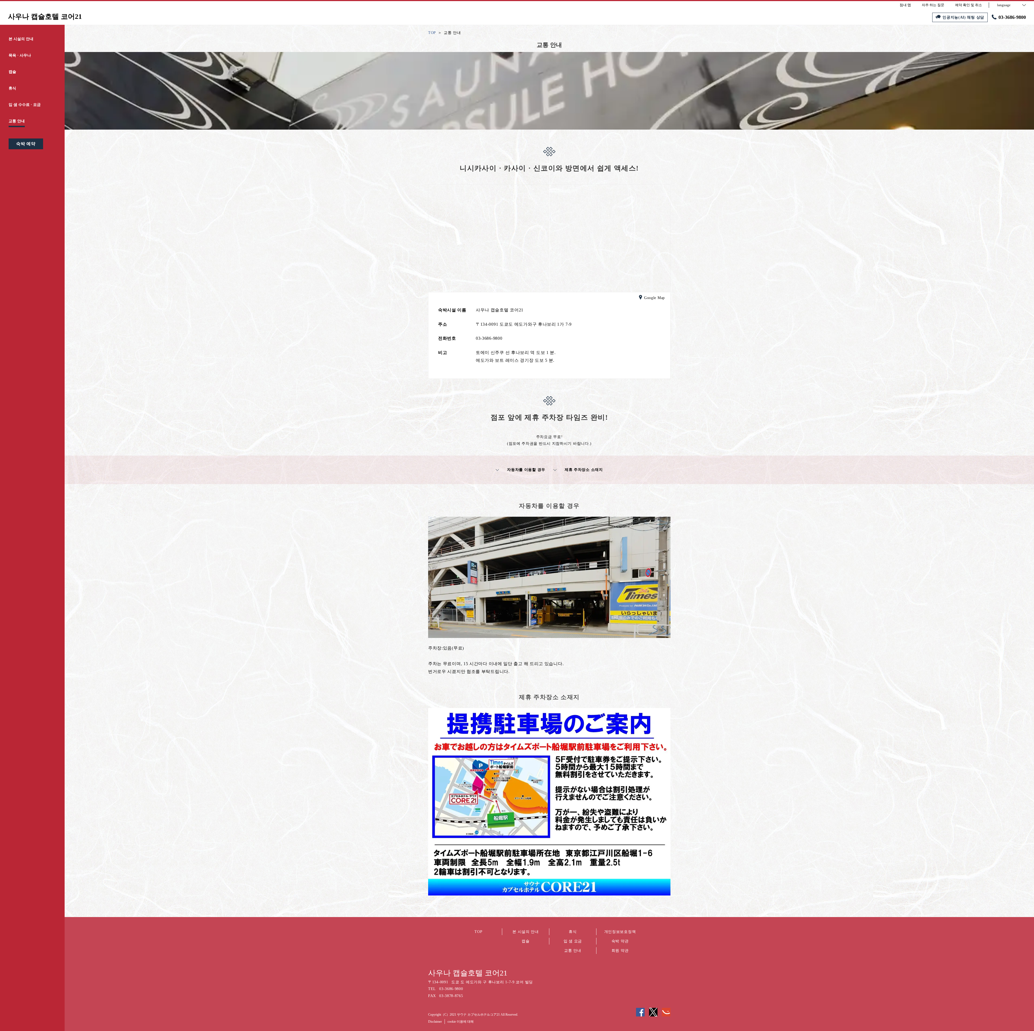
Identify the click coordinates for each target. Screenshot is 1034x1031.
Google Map (654, 298)
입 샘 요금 (573, 941)
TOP (478, 932)
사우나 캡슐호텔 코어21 (467, 973)
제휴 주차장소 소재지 (584, 470)
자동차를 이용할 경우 (526, 470)
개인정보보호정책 (620, 932)
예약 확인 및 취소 (968, 5)
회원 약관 (620, 951)
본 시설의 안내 (525, 932)
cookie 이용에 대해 (461, 1021)
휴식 (573, 932)
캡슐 (525, 941)
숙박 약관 (620, 941)
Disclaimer (435, 1021)
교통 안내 (572, 951)
